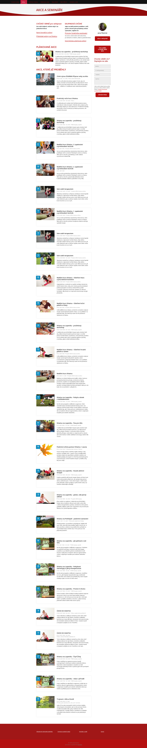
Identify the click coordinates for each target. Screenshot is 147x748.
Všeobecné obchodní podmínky (44, 731)
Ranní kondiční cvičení (44, 32)
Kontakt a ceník (74, 2)
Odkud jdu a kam (45, 2)
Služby (23, 2)
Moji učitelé (55, 2)
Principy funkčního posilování (76, 33)
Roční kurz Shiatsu (33, 2)
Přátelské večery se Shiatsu (46, 36)
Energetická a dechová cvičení (75, 41)
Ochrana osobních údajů (64, 731)
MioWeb (80, 744)
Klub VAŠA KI (63, 2)
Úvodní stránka (15, 2)
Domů (102, 731)
